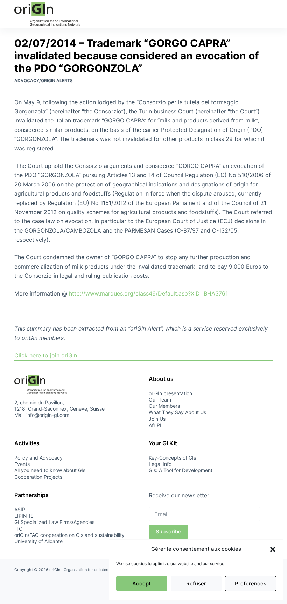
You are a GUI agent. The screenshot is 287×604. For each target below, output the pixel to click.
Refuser (196, 583)
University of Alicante (38, 541)
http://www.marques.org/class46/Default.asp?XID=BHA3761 (148, 293)
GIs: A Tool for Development (180, 470)
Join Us (157, 419)
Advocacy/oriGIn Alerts (43, 80)
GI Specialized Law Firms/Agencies (54, 522)
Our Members (164, 406)
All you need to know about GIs (49, 470)
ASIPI (20, 509)
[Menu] (269, 14)
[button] (272, 549)
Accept (141, 583)
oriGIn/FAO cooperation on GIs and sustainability (69, 535)
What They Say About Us (177, 412)
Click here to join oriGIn (46, 355)
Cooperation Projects (38, 477)
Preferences (250, 583)
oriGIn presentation (170, 393)
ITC (18, 529)
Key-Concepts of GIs (172, 458)
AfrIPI (155, 425)
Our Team (160, 400)
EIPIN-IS (24, 516)
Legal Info (160, 464)
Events (22, 464)
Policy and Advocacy (38, 458)
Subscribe (168, 531)
